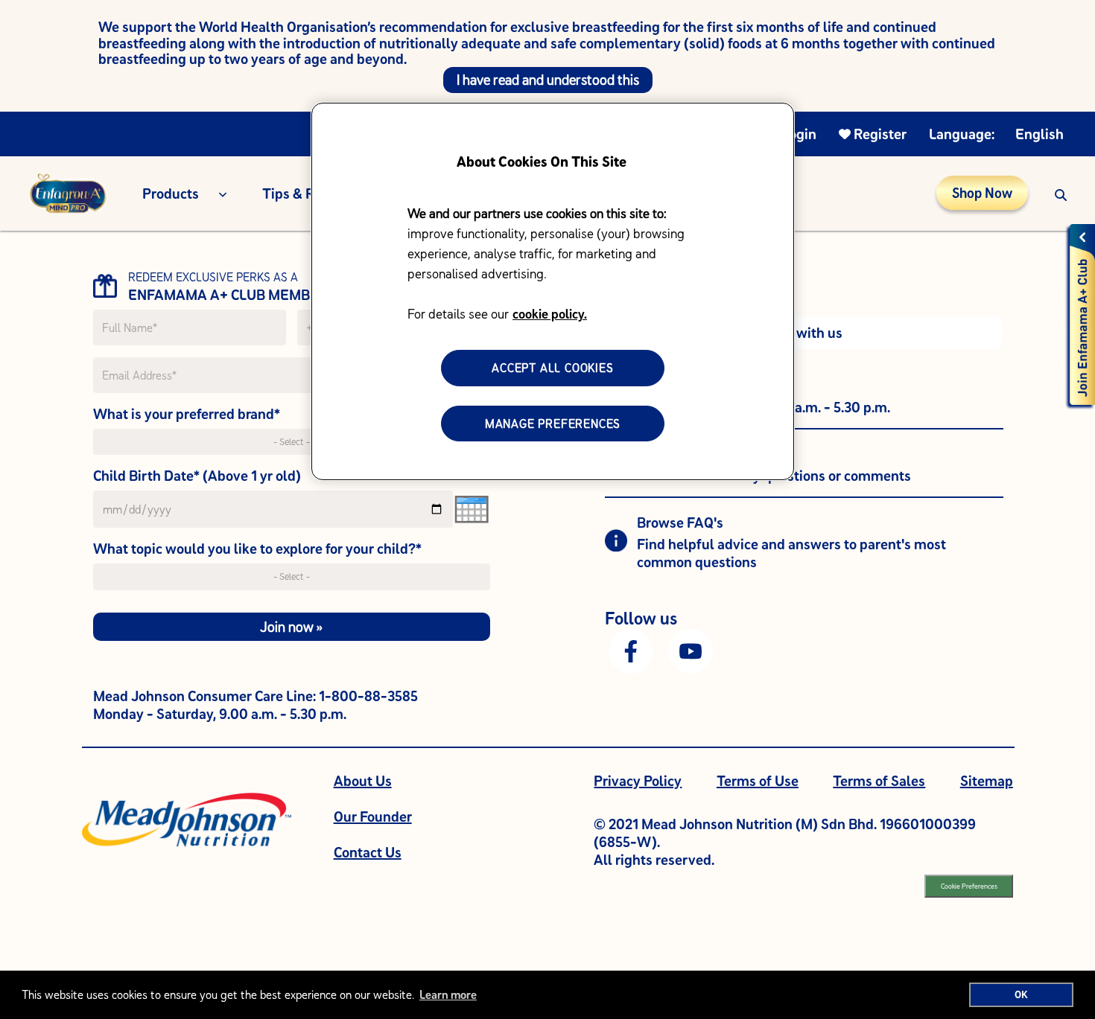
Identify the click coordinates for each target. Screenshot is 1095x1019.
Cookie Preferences (969, 886)
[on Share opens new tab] (631, 649)
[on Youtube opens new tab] (690, 649)
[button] (1061, 193)
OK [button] (1021, 994)
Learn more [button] (448, 994)
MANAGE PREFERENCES (552, 423)
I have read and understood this (548, 80)
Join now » (291, 627)
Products (170, 193)
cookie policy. (549, 313)
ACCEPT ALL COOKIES (552, 367)
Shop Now (982, 193)
